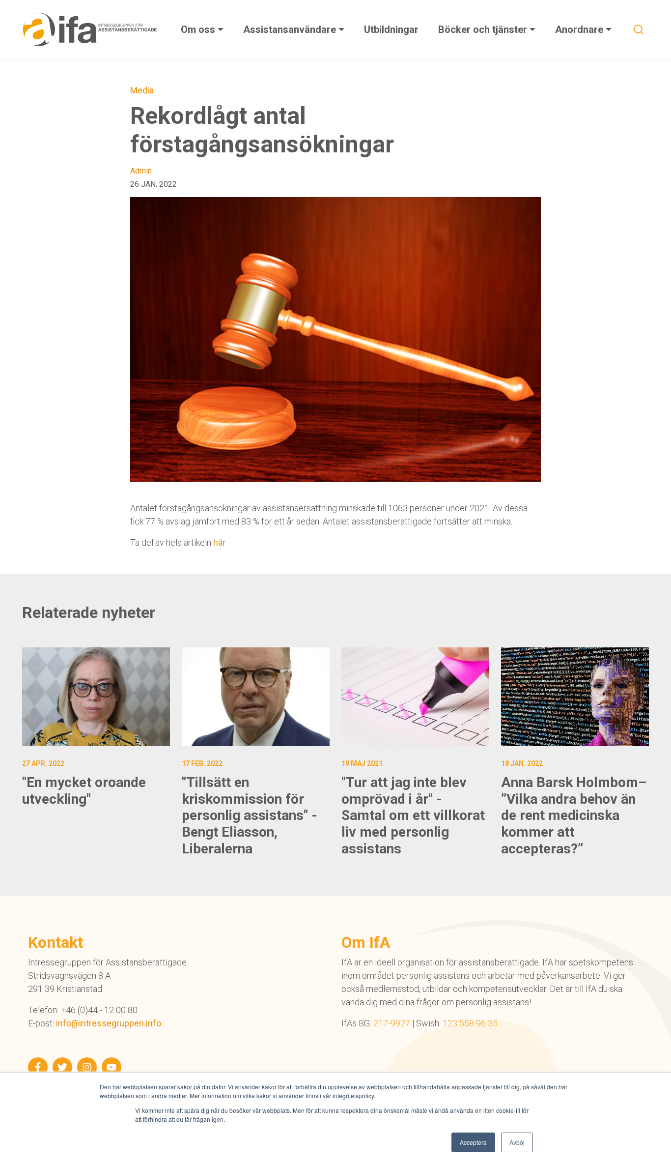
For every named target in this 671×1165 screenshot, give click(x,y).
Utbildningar (391, 29)
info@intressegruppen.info (108, 1023)
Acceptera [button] (473, 1142)
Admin (141, 170)
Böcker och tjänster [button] (484, 29)
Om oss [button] (199, 29)
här (219, 542)
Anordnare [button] (580, 29)
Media (142, 90)
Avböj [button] (517, 1142)
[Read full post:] (96, 696)
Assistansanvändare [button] (290, 29)
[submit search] (638, 29)
